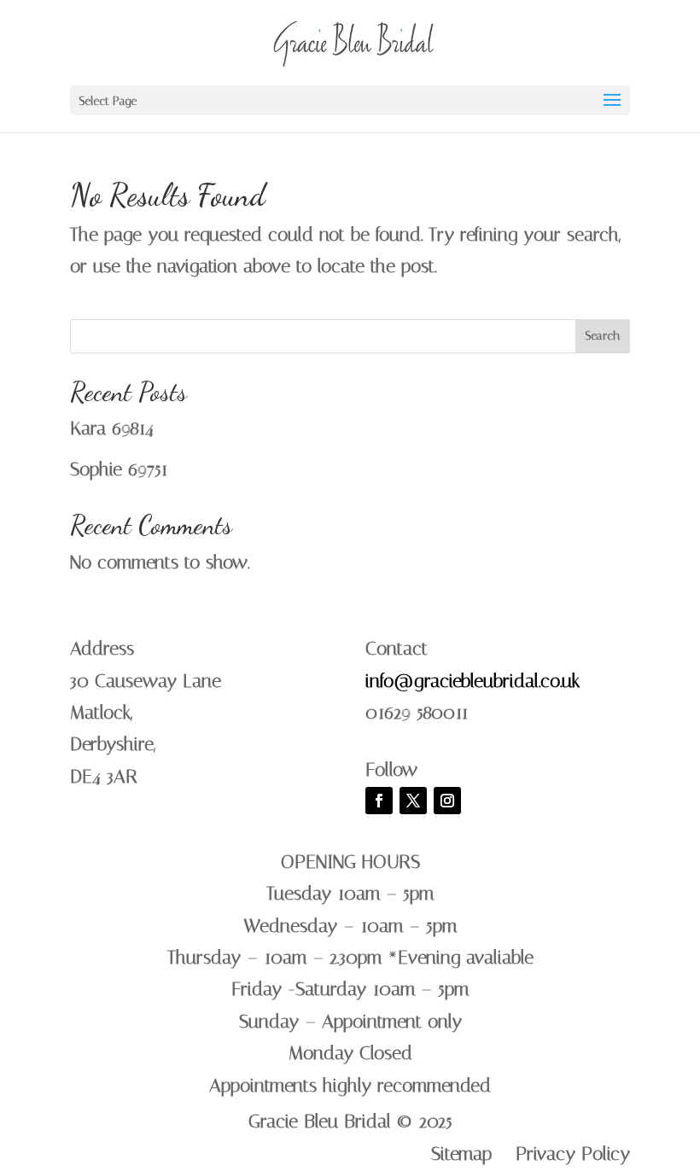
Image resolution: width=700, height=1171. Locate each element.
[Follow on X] (413, 800)
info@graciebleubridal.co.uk (472, 681)
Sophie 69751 (119, 469)
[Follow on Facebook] (379, 800)
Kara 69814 (112, 428)
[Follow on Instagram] (447, 800)
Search (603, 336)
